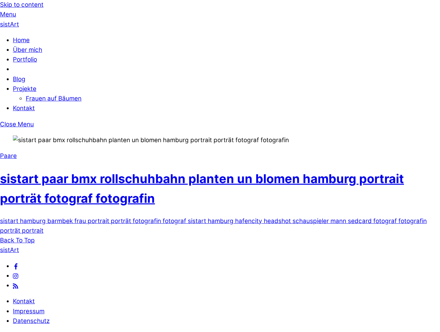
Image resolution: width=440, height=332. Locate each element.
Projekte (24, 89)
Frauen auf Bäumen (53, 98)
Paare (8, 156)
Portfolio (25, 59)
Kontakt (24, 108)
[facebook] (16, 266)
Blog (19, 79)
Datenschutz (31, 321)
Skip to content (21, 4)
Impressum (28, 311)
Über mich (27, 50)
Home (21, 40)
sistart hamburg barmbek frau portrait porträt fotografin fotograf (93, 221)
